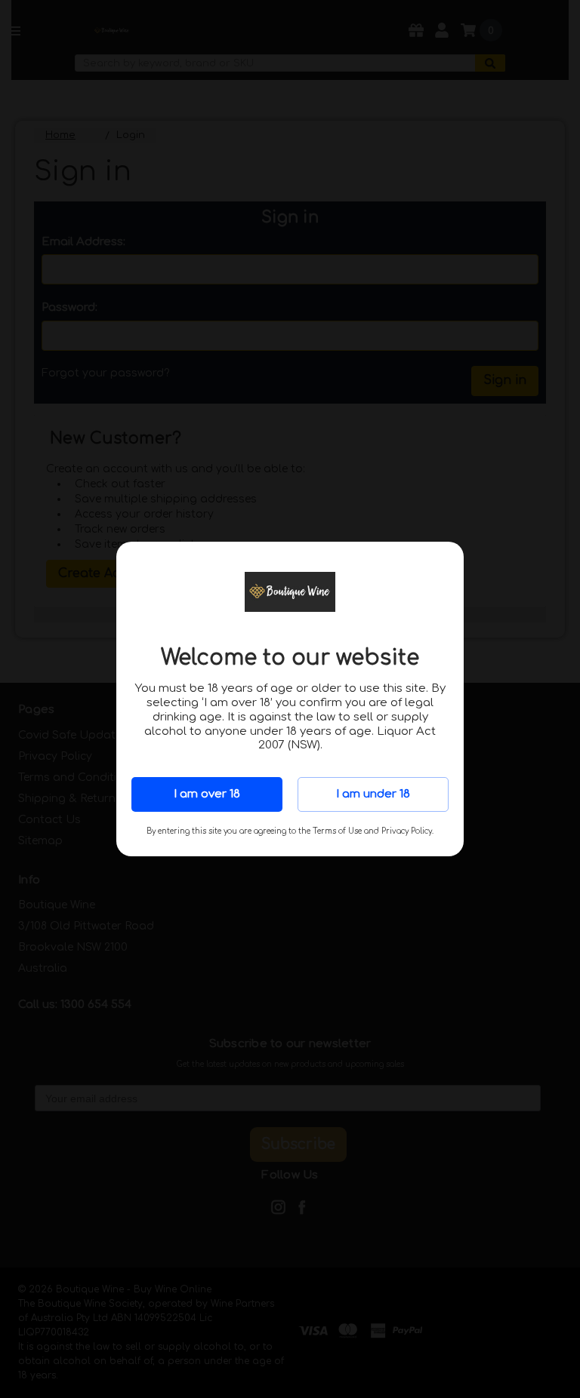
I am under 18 (373, 794)
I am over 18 (207, 794)
